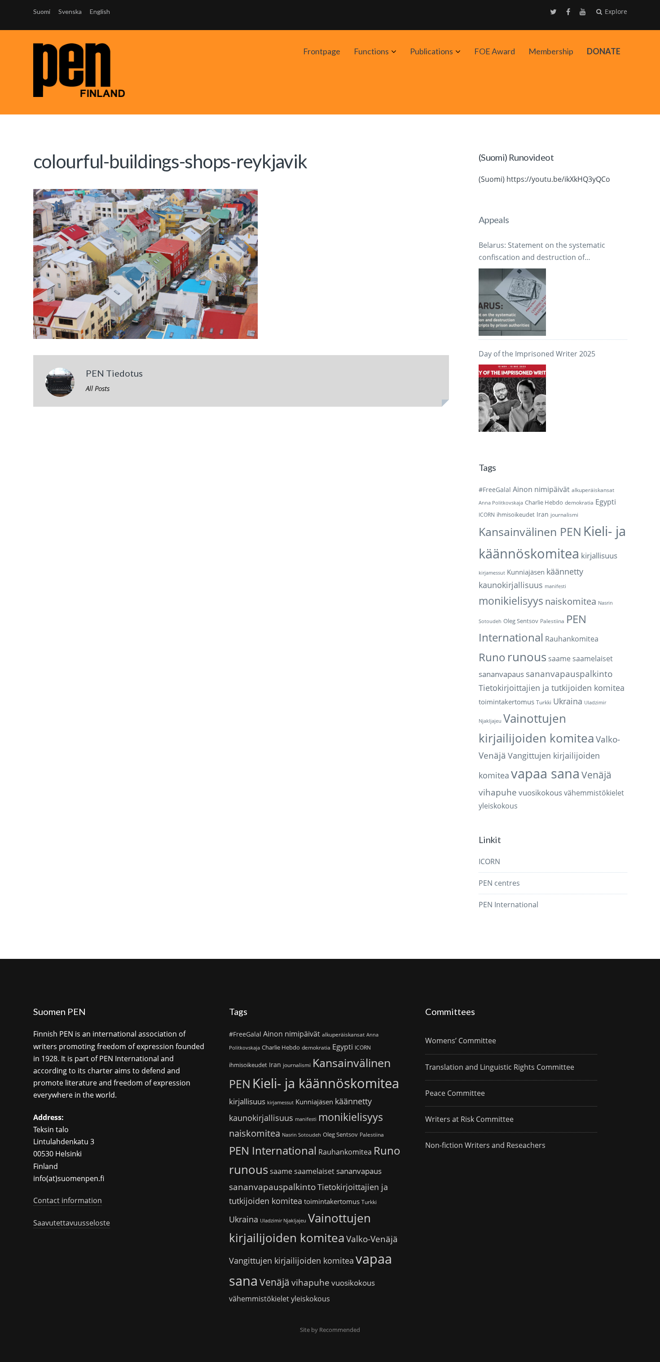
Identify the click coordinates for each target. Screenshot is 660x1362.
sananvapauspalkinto (569, 673)
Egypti (605, 501)
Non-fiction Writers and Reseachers (485, 1145)
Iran (543, 514)
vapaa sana (545, 773)
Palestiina (552, 621)
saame (559, 658)
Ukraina (567, 701)
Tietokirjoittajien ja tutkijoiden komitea (552, 687)
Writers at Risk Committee (469, 1119)
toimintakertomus (506, 701)
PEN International (508, 904)
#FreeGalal (495, 489)
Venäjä (596, 775)
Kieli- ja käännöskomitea (325, 1083)
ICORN (487, 514)
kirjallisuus (599, 555)
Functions (371, 51)
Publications (431, 51)
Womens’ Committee (460, 1041)
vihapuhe (498, 792)
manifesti (555, 586)
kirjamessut (492, 573)
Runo (492, 657)
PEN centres (499, 883)
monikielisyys (511, 600)
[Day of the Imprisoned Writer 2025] (512, 398)
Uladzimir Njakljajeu (283, 1220)
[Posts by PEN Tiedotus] (60, 384)
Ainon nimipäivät (541, 489)
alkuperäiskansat (593, 490)
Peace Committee (455, 1093)
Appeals (494, 219)
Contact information (67, 1200)
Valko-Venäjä (372, 1238)
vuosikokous (540, 792)
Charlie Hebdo (544, 502)
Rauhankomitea (571, 639)
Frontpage (321, 51)
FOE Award (494, 51)
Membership (550, 51)
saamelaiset (592, 658)
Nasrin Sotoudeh (301, 1135)
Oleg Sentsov (520, 621)
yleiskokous (498, 805)
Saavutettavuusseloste (71, 1223)
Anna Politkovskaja (501, 503)
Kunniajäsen (526, 571)
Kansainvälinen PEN (530, 531)
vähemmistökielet (594, 792)
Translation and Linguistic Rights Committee (499, 1067)
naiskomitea (570, 601)
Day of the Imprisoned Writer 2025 (537, 354)
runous (526, 657)
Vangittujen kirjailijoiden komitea (291, 1260)
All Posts (98, 388)
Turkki (543, 702)
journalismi (564, 514)
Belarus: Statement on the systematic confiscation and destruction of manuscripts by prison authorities (542, 252)
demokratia (579, 502)
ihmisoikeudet (516, 514)
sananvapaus (501, 674)
